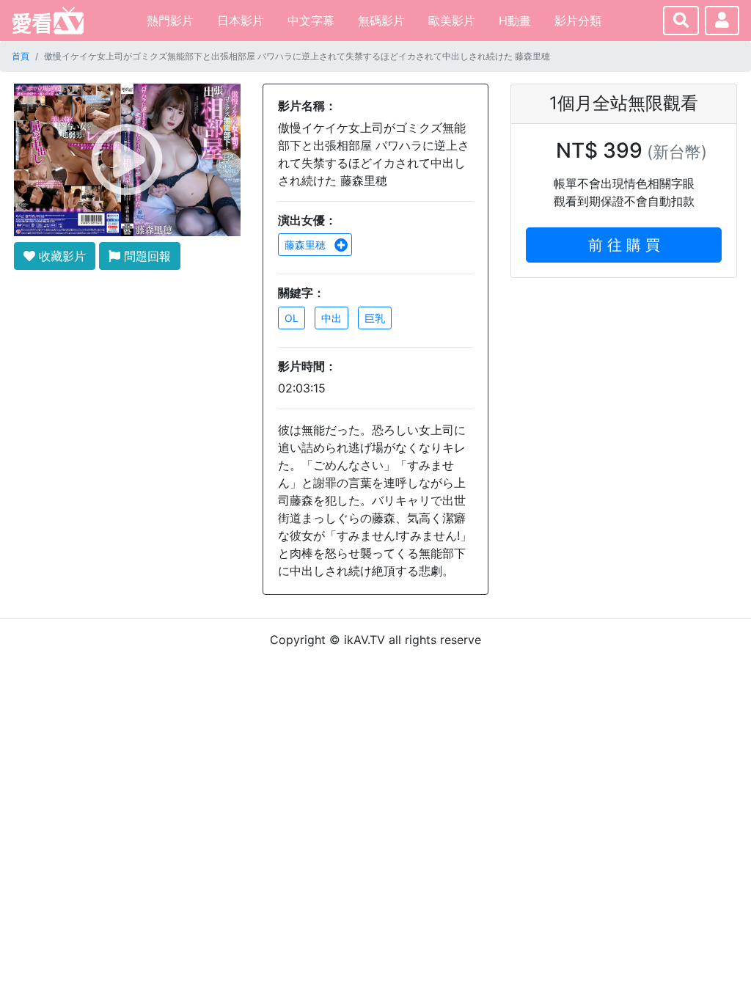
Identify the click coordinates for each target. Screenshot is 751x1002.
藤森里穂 (307, 244)
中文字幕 (310, 20)
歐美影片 (451, 20)
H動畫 (515, 20)
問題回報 (145, 256)
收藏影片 (60, 256)
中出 (331, 318)
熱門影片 (170, 20)
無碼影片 (381, 20)
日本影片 (240, 20)
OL (291, 318)
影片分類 (577, 20)
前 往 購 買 (624, 245)
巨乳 (374, 318)
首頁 (20, 56)
